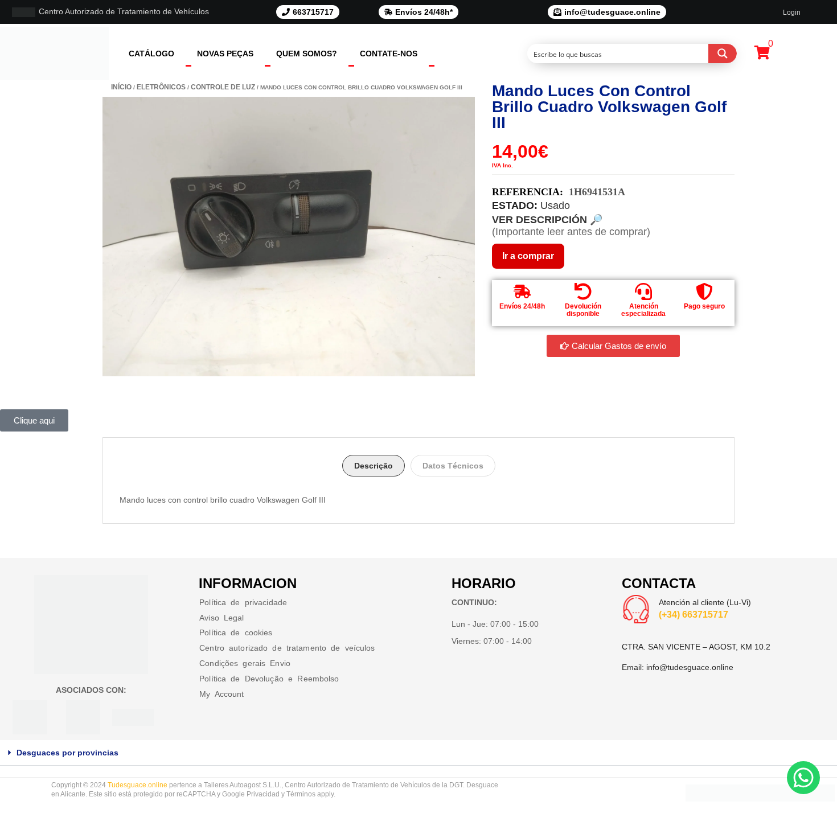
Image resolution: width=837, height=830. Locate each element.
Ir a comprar (528, 256)
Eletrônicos (161, 87)
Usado (555, 205)
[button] (418, 753)
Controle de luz (223, 87)
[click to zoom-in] (288, 236)
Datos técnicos (452, 465)
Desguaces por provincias (67, 752)
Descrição (373, 465)
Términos (300, 794)
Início (121, 87)
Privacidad (263, 794)
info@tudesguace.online (689, 667)
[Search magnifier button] (722, 53)
